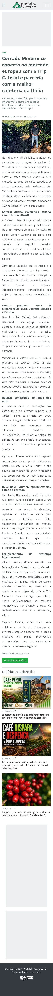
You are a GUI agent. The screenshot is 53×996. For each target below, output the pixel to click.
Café (4, 52)
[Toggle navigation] (47, 5)
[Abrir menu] (3, 5)
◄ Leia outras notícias (15, 660)
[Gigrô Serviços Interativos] (26, 978)
